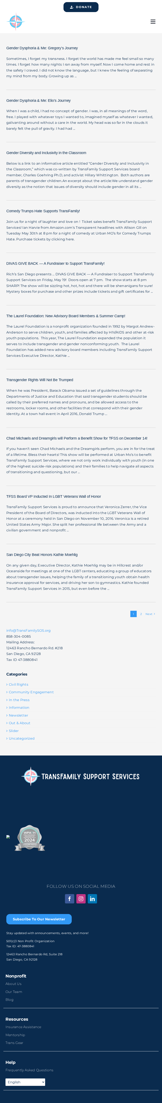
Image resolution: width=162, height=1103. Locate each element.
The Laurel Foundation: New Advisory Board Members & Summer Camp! (65, 316)
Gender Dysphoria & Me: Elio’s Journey (38, 100)
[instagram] (81, 898)
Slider (14, 731)
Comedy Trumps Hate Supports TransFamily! (43, 211)
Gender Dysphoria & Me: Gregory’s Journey (42, 48)
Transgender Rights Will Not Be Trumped (39, 380)
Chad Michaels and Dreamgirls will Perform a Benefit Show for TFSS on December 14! (76, 438)
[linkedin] (92, 898)
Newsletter (18, 715)
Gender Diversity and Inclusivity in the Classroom (46, 153)
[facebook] (69, 898)
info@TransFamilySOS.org (28, 631)
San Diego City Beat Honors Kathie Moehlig (42, 555)
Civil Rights (18, 684)
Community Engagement (31, 692)
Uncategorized (22, 738)
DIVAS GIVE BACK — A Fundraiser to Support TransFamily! (55, 263)
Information (19, 708)
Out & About (20, 723)
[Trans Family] (15, 14)
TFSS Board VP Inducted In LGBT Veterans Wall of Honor (53, 496)
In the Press (19, 700)
